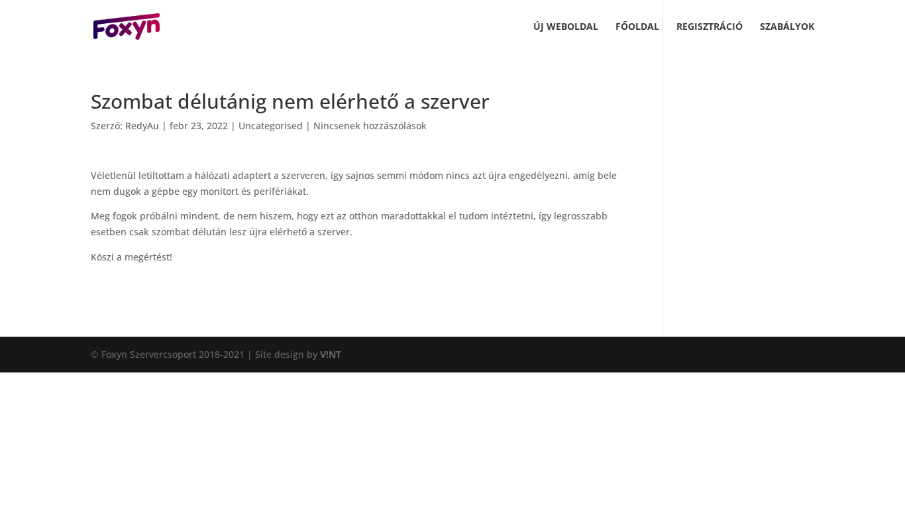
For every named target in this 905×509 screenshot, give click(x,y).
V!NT (330, 354)
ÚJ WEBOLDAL (565, 27)
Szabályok (787, 27)
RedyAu (142, 125)
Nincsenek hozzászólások (370, 125)
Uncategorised (271, 125)
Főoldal (637, 27)
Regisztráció (709, 27)
